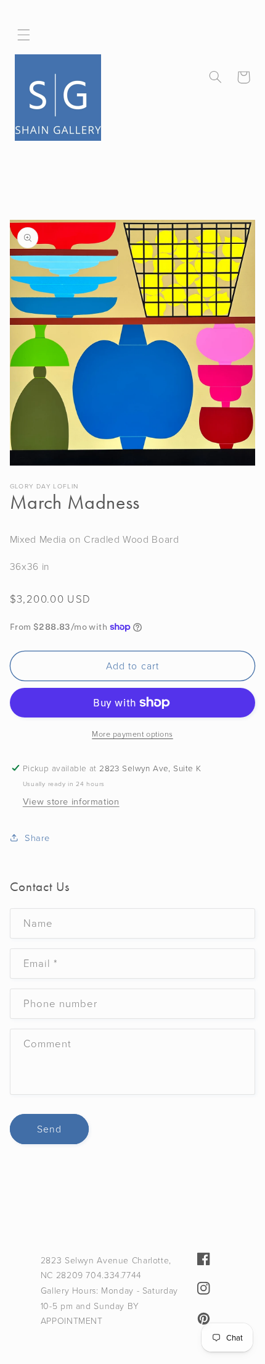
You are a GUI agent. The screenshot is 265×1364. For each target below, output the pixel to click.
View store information (71, 801)
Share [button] (37, 837)
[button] (24, 35)
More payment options (132, 733)
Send (49, 1129)
